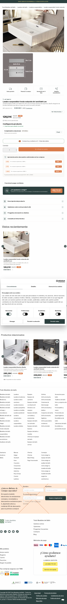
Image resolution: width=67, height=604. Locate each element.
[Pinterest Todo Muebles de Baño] (14, 532)
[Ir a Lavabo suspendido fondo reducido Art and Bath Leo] (16, 244)
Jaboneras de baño (60, 423)
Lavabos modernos (19, 397)
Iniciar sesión (4, 552)
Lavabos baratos (19, 405)
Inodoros (2, 455)
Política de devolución (57, 598)
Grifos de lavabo (46, 399)
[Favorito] (27, 233)
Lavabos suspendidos (35, 7)
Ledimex (16, 479)
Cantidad (5, 145)
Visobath (16, 457)
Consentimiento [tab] (11, 286)
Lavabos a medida (19, 410)
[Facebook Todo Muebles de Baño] (2, 532)
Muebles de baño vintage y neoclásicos (5, 410)
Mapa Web (39, 601)
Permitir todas (54, 321)
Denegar (12, 321)
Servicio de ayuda (50, 569)
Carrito (2, 557)
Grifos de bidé (45, 426)
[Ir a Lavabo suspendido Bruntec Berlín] (16, 352)
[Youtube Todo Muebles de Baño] (10, 532)
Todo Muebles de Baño (8, 7)
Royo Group (17, 473)
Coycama (16, 463)
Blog (35, 534)
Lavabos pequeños (19, 407)
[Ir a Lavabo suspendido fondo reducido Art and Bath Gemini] (46, 352)
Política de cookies (41, 595)
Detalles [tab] (33, 286)
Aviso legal (37, 593)
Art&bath (8, 99)
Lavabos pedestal (19, 413)
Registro (3, 555)
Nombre (25, 486)
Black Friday (30, 457)
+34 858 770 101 (50, 564)
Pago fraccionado (32, 460)
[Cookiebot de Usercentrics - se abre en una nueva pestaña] (57, 281)
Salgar (15, 455)
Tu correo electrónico (30, 494)
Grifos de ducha (46, 397)
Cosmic (16, 476)
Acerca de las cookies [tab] (55, 286)
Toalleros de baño (60, 399)
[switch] (25, 314)
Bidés (1, 457)
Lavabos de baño (22, 7)
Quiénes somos (39, 524)
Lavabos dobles (18, 426)
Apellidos (48, 486)
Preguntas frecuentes (41, 529)
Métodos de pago (41, 598)
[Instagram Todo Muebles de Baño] (6, 532)
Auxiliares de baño (5, 442)
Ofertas (29, 455)
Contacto (37, 531)
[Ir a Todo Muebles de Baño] (17, 521)
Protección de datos (50, 593)
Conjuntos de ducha (47, 413)
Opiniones (37, 526)
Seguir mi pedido (5, 563)
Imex (15, 460)
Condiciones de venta (57, 595)
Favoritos (3, 560)
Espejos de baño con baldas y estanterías (32, 415)
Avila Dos (16, 471)
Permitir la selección (33, 321)
